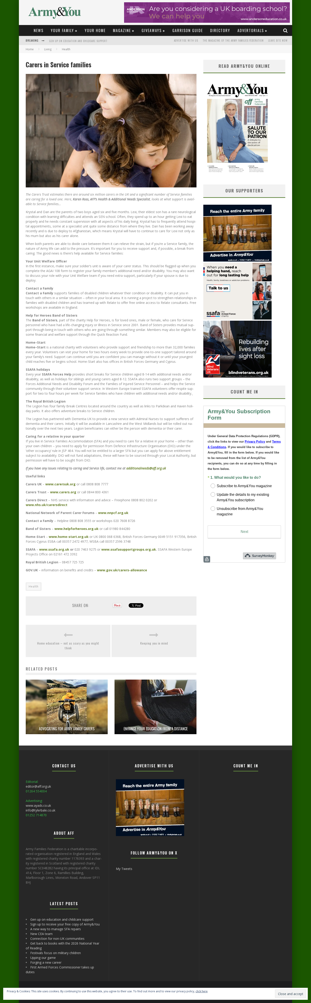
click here (202, 991)
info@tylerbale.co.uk (40, 810)
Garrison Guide (187, 30)
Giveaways (152, 30)
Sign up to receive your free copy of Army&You (80, 41)
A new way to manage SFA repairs (55, 929)
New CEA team (41, 934)
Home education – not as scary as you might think (68, 645)
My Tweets (124, 869)
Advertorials (250, 30)
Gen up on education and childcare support (62, 919)
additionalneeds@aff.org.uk (146, 468)
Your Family (62, 30)
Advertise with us (186, 40)
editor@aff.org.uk (38, 786)
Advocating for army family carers (66, 728)
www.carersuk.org (60, 484)
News (38, 30)
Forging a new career (45, 962)
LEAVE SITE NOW (278, 40)
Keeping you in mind (154, 643)
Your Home (95, 30)
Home (30, 49)
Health (33, 586)
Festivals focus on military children (55, 953)
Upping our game (43, 957)
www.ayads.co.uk (38, 805)
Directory (220, 30)
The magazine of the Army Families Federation (233, 40)
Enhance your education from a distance (156, 728)
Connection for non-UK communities (57, 938)
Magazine (122, 30)
